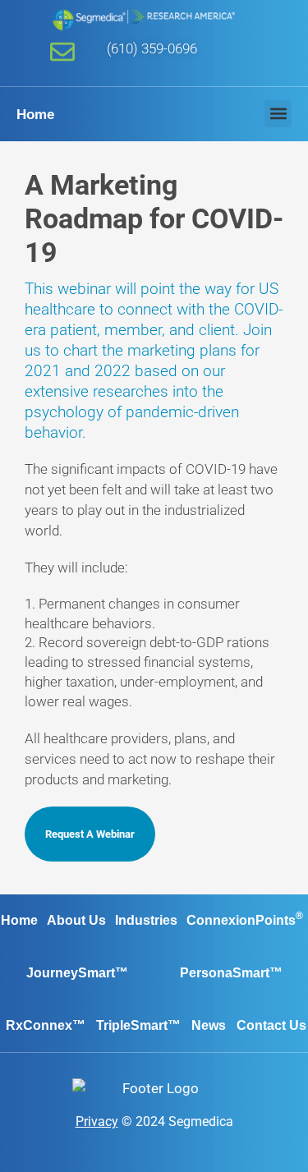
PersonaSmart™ (231, 973)
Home (35, 114)
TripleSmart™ (138, 1025)
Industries (146, 920)
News (208, 1025)
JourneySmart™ (77, 973)
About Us (76, 920)
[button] (278, 113)
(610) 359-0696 (152, 48)
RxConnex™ (45, 1025)
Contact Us (271, 1025)
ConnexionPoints (244, 918)
